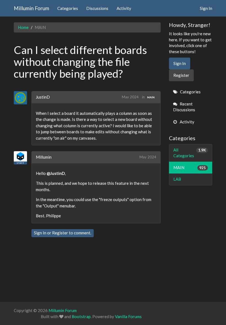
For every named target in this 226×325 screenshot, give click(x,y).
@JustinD (56, 173)
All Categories (189, 152)
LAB (177, 179)
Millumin (44, 157)
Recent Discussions (184, 106)
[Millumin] (22, 157)
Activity (124, 8)
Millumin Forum (31, 8)
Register (60, 232)
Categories (67, 8)
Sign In (206, 8)
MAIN (151, 97)
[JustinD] (22, 97)
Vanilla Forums (128, 316)
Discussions (97, 8)
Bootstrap (81, 316)
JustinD (43, 96)
